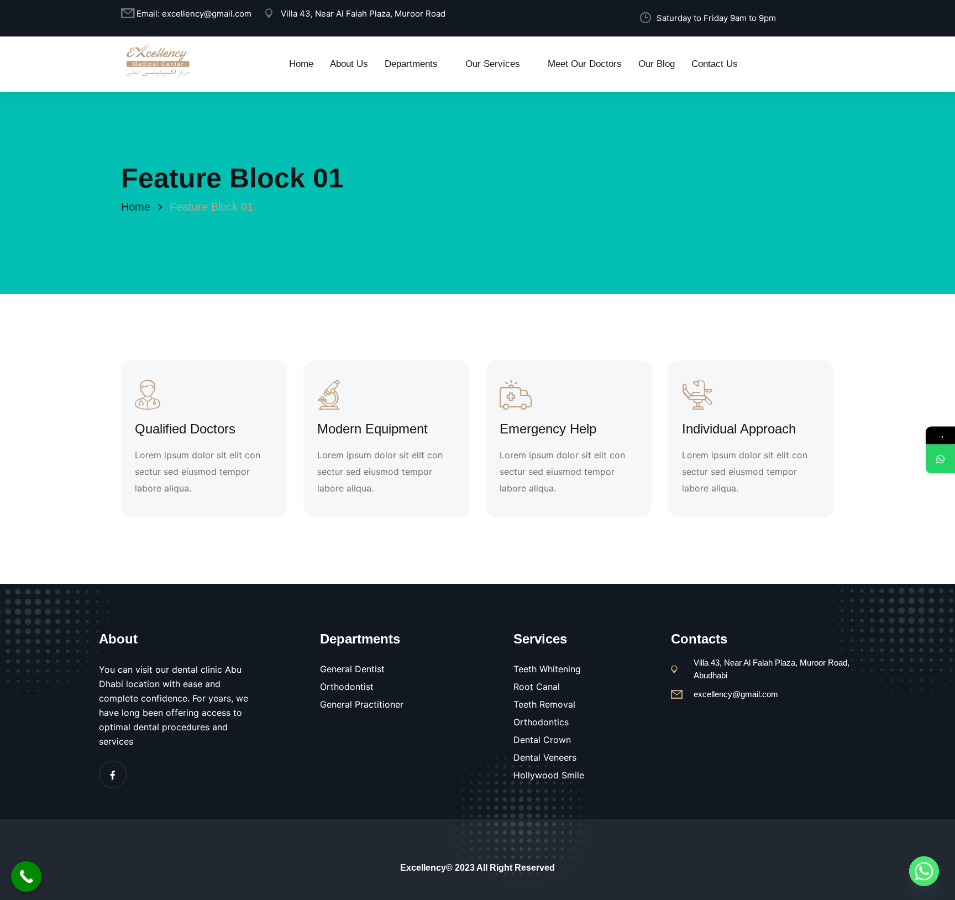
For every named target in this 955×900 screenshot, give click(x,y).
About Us (349, 64)
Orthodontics (541, 722)
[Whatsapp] (924, 871)
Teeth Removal (544, 704)
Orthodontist (347, 686)
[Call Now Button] (26, 876)
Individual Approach (739, 428)
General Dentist (352, 668)
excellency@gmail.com (206, 13)
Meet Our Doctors (585, 64)
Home (301, 64)
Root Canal (536, 686)
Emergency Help (548, 428)
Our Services (492, 64)
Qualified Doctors (185, 428)
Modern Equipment (372, 428)
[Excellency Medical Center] (157, 58)
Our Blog (656, 64)
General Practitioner (361, 704)
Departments (411, 64)
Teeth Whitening (547, 668)
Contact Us (714, 64)
